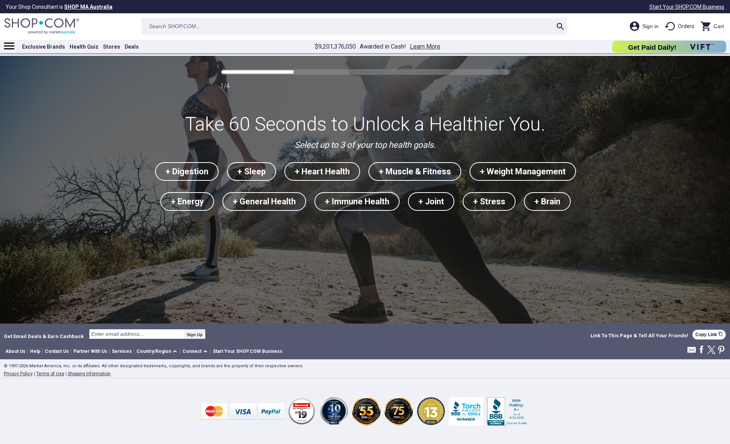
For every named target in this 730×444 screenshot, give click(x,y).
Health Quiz (84, 47)
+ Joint (431, 201)
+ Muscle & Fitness (415, 171)
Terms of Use (50, 373)
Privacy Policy (18, 373)
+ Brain (547, 201)
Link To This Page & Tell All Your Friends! (639, 335)
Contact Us (57, 351)
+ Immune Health (357, 201)
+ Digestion (186, 171)
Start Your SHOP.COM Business (686, 6)
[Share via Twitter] (711, 350)
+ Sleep (251, 171)
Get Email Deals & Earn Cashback (44, 336)
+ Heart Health (322, 171)
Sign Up (195, 334)
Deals (132, 47)
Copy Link (709, 334)
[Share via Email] (691, 352)
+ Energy (187, 201)
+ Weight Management (523, 171)
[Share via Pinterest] (721, 350)
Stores (111, 47)
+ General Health (264, 201)
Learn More (425, 47)
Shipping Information (89, 373)
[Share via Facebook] (701, 350)
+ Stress (489, 201)
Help (35, 351)
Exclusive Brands (43, 47)
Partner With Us (90, 351)
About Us (15, 351)
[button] (158, 351)
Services (122, 351)
